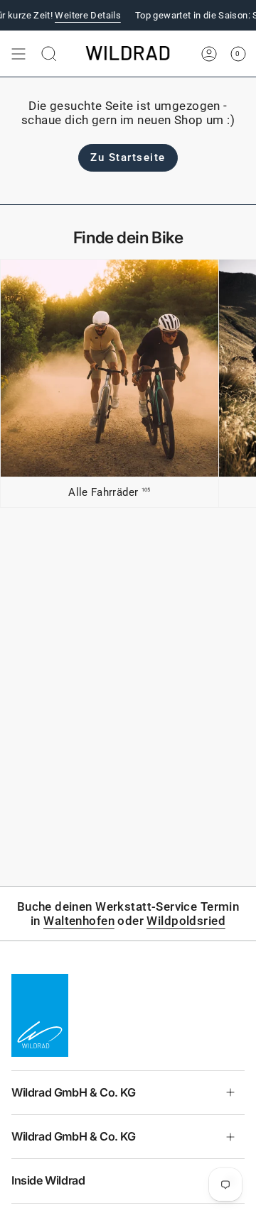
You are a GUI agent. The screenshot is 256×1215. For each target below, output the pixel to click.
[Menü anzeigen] (18, 54)
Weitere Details (78, 15)
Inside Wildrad (48, 1180)
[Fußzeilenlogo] (39, 1015)
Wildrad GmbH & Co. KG (73, 1092)
